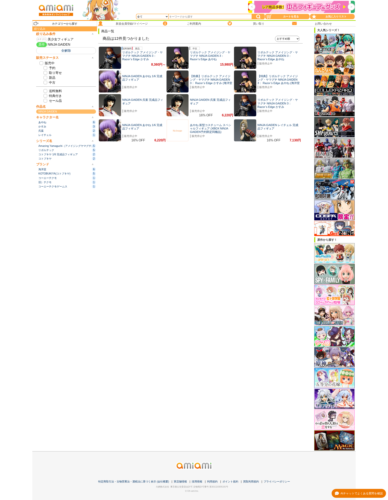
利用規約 (212, 481)
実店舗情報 (180, 481)
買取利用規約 (251, 481)
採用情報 (197, 481)
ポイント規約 (230, 481)
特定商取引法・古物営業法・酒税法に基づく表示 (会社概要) (133, 481)
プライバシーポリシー (277, 481)
